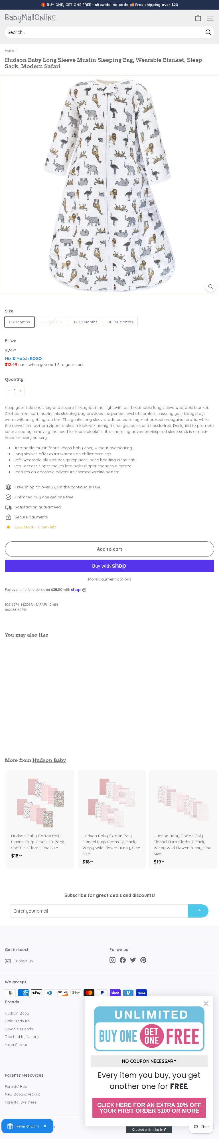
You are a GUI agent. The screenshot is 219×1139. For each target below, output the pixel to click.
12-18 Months (86, 321)
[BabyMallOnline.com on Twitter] (133, 960)
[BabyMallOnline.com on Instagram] (112, 960)
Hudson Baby (49, 760)
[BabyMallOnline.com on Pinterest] (143, 960)
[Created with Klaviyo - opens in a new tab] (149, 1129)
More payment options (109, 579)
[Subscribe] (198, 911)
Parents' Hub (16, 1086)
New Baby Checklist (22, 1094)
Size (9, 311)
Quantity (14, 379)
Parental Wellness (20, 1102)
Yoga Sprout (16, 1044)
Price (10, 340)
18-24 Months (120, 321)
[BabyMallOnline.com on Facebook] (123, 960)
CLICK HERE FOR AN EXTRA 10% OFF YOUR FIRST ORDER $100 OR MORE (149, 1108)
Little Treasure (17, 1021)
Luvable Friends (19, 1029)
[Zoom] (210, 286)
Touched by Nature (22, 1036)
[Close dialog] (206, 1004)
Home (9, 50)
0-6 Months (19, 321)
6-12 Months (52, 321)
